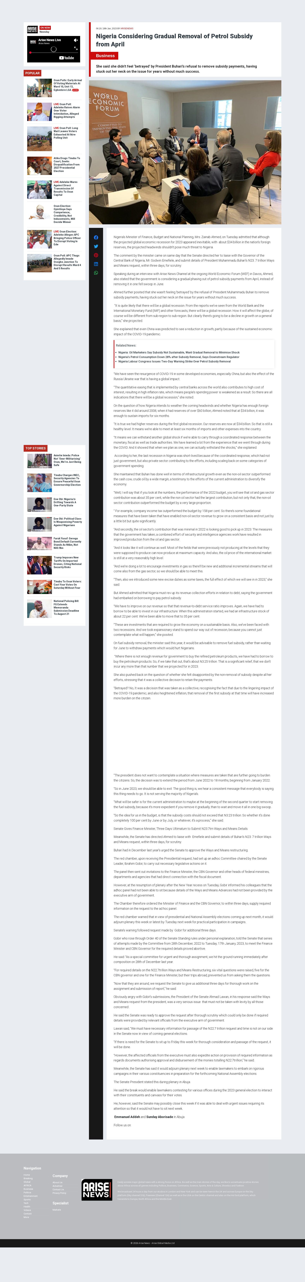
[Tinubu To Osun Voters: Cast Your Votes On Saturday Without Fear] (39, 581)
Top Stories (35, 448)
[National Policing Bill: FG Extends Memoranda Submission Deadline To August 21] (39, 600)
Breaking (28, 1178)
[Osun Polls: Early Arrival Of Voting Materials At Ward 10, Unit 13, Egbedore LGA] (39, 79)
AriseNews (127, 28)
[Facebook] (114, 1132)
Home (27, 1175)
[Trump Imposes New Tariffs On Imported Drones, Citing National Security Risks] (39, 557)
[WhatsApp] (119, 1132)
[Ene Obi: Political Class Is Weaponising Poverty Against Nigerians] (39, 518)
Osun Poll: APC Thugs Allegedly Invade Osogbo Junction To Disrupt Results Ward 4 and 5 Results (67, 262)
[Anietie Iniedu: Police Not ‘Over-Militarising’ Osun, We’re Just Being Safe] (39, 455)
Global (27, 1182)
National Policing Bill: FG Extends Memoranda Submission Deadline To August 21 (66, 607)
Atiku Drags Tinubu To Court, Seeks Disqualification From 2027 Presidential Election (67, 164)
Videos (27, 1210)
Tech (26, 1203)
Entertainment (31, 1196)
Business (105, 55)
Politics (27, 1192)
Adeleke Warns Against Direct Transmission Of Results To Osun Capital (65, 188)
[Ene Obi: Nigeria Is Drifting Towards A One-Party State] (39, 498)
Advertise (57, 1186)
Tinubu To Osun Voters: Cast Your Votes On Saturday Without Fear (68, 584)
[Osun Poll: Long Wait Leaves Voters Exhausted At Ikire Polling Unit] (39, 127)
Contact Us (58, 1189)
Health (27, 1206)
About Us (57, 1182)
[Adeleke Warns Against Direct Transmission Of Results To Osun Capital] (39, 181)
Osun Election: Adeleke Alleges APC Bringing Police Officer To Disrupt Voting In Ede (67, 238)
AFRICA (27, 1185)
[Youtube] (121, 1132)
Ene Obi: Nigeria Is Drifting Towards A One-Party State (65, 502)
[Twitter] (115, 1132)
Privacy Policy (59, 1193)
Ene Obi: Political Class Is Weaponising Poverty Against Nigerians (68, 521)
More (26, 1217)
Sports (27, 1199)
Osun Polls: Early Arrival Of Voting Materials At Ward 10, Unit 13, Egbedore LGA (68, 85)
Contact (28, 1213)
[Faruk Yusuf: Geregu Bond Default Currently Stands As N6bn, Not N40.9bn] (39, 538)
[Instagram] (117, 1132)
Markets (57, 1209)
